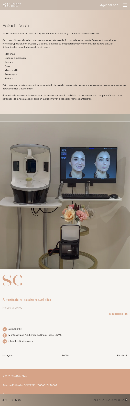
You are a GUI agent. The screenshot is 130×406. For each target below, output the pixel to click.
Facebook (122, 355)
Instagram (8, 355)
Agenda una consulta (108, 400)
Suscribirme (116, 314)
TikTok (65, 355)
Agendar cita (109, 5)
